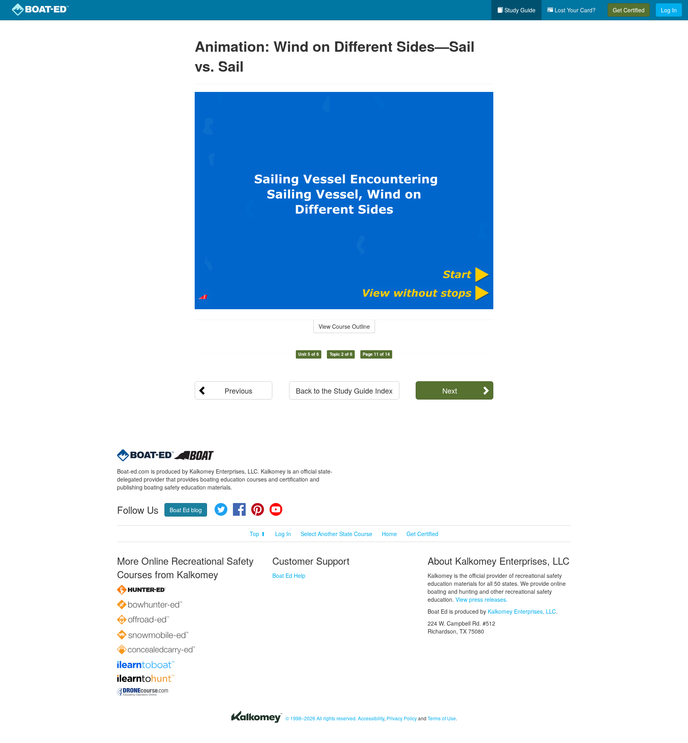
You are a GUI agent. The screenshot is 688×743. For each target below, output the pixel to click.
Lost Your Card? (574, 10)
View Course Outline (344, 326)
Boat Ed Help (288, 575)
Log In (669, 10)
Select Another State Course (336, 534)
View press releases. (481, 599)
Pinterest (257, 509)
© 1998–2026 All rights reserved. (321, 718)
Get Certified (629, 10)
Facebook (239, 509)
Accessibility (371, 718)
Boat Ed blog (186, 510)
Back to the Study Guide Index (344, 390)
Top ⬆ (258, 534)
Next (449, 390)
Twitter (221, 509)
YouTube (276, 509)
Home (389, 534)
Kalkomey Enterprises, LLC (522, 611)
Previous (238, 390)
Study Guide (519, 10)
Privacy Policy (402, 718)
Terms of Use (442, 718)
